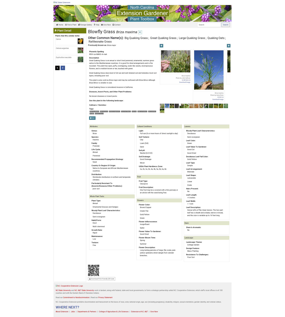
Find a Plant (71, 25)
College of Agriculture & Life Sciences (114, 312)
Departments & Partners (86, 312)
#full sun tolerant (94, 111)
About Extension (62, 312)
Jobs (73, 312)
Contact (117, 25)
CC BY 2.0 (220, 97)
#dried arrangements (114, 111)
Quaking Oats (216, 38)
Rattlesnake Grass (100, 41)
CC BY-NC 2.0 (186, 80)
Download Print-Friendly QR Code (102, 279)
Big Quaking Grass (136, 38)
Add (93, 118)
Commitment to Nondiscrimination (76, 297)
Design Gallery (86, 25)
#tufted (92, 113)
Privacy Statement (105, 297)
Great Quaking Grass (163, 38)
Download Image (184, 82)
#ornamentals (152, 111)
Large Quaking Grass (192, 38)
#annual (134, 111)
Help (97, 25)
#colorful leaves (99, 113)
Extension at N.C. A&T (139, 312)
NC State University (63, 290)
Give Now (107, 25)
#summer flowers (125, 111)
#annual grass (104, 111)
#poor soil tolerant (142, 111)
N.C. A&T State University (84, 290)
